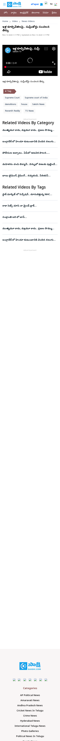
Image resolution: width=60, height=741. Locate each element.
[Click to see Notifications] (56, 4)
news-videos (28, 21)
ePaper (35, 4)
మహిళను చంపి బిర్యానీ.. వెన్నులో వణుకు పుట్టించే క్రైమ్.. (28, 164)
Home (5, 21)
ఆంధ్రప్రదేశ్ (24, 13)
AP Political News (30, 695)
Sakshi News (38, 104)
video (15, 21)
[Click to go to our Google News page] (46, 680)
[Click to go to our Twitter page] (25, 680)
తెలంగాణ (35, 13)
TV (51, 4)
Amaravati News (30, 700)
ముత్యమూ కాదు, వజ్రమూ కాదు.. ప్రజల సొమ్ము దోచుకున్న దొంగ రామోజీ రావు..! (28, 130)
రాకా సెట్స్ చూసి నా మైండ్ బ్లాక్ (18, 206)
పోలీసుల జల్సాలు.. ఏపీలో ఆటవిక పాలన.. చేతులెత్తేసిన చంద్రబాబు (27, 153)
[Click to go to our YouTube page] (35, 680)
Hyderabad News (30, 721)
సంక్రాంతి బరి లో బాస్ (13, 217)
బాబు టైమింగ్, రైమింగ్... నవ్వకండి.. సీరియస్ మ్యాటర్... (26, 175)
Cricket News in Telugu (30, 710)
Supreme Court (12, 98)
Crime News (30, 716)
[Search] (41, 4)
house (24, 104)
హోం (6, 13)
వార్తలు (13, 13)
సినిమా (45, 13)
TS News (29, 111)
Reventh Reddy (12, 111)
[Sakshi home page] (30, 666)
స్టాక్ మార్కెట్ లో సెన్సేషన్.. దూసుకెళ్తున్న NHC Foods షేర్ (28, 194)
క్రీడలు (54, 13)
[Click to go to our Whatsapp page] (19, 680)
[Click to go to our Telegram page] (41, 680)
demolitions (10, 104)
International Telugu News (30, 726)
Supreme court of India (36, 98)
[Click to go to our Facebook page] (14, 680)
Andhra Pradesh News (30, 705)
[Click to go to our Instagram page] (30, 680)
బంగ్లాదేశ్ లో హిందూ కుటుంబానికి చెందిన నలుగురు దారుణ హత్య (29, 141)
